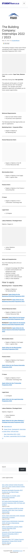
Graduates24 (15, 429)
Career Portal (7, 429)
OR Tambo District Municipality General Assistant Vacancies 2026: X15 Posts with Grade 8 (13, 503)
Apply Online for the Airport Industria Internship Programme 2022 (13, 329)
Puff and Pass (14, 431)
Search (4, 466)
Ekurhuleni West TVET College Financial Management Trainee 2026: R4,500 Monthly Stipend (13, 541)
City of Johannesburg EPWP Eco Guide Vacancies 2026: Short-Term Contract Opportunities (12, 510)
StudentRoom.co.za (17, 550)
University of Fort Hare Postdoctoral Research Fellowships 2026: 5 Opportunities (12, 534)
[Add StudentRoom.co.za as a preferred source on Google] (6, 43)
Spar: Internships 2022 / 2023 (12, 434)
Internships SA (8, 426)
